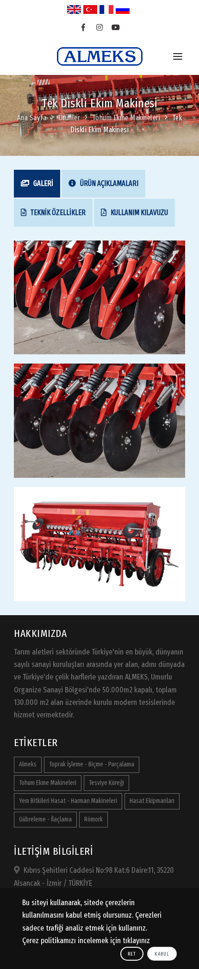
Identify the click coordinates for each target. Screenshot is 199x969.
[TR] (90, 9)
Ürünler (70, 117)
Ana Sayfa (32, 117)
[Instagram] (100, 28)
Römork (93, 819)
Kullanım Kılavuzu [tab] (138, 212)
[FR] (106, 9)
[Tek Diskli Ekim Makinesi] (99, 297)
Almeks (28, 764)
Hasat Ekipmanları (152, 801)
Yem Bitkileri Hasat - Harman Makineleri (68, 801)
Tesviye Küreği (106, 783)
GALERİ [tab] (42, 183)
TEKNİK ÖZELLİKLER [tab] (57, 212)
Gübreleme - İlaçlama (45, 819)
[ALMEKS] (100, 56)
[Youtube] (116, 28)
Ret (132, 954)
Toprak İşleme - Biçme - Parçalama (91, 764)
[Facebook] (83, 28)
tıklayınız (136, 940)
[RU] (123, 9)
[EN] (74, 9)
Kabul (162, 954)
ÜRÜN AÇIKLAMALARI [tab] (108, 183)
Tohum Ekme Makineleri (127, 117)
